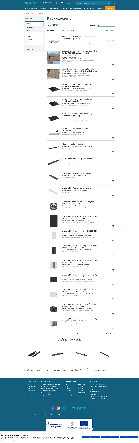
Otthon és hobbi (31, 8)
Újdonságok (32, 386)
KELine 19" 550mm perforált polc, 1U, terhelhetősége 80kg (77, 100)
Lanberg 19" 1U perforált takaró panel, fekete (80, 369)
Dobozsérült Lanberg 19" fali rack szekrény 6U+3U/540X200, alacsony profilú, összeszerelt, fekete (79, 53)
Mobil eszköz (89, 8)
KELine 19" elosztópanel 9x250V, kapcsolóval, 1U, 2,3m (75, 129)
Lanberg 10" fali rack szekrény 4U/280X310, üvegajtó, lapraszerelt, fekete (79, 305)
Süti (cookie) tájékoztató (48, 390)
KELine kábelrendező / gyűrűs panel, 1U (78, 159)
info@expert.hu (95, 391)
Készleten (30, 27)
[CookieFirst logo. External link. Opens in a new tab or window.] (1, 433)
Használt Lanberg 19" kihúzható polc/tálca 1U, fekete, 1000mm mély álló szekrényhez (79, 70)
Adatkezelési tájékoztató (49, 386)
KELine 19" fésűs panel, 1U (72, 144)
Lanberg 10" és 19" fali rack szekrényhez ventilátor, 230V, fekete (78, 203)
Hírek (30, 384)
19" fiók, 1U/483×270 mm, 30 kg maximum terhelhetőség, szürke (79, 38)
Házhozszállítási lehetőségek (50, 393)
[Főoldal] (30, 3)
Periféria (64, 8)
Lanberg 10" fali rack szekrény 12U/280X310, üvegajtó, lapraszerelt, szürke (79, 261)
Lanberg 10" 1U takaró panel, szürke (76, 188)
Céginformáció (45, 395)
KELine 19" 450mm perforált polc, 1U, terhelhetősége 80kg (77, 85)
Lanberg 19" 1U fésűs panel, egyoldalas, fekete (102, 369)
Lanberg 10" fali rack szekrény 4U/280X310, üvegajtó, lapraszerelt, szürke (79, 320)
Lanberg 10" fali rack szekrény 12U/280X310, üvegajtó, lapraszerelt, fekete (79, 247)
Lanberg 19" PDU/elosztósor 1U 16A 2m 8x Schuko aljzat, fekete (57, 369)
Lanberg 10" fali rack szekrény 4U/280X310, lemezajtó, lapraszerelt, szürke (79, 290)
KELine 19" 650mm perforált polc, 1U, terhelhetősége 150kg (77, 115)
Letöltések (31, 390)
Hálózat (43, 8)
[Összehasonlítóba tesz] (113, 46)
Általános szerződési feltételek (51, 384)
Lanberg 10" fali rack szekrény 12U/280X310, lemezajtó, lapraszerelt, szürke (79, 232)
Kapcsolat (31, 388)
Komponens (53, 8)
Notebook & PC (75, 8)
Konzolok (100, 8)
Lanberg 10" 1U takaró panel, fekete (76, 173)
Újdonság (30, 49)
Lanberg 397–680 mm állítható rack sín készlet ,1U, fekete (33, 369)
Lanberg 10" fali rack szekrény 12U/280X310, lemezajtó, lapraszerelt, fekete (79, 217)
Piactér (110, 8)
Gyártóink (31, 393)
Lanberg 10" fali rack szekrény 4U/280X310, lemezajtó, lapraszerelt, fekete (79, 276)
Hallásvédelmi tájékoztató (49, 388)
